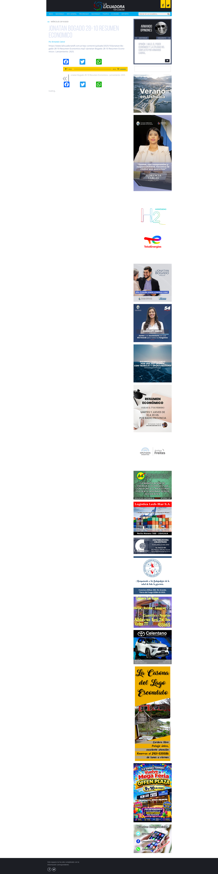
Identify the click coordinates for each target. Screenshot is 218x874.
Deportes (125, 14)
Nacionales (60, 14)
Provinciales (84, 14)
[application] (95, 69)
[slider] (123, 69)
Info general (72, 14)
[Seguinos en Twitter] (168, 4)
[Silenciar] (118, 69)
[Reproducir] (66, 69)
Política (106, 14)
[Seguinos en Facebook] (163, 4)
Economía (115, 14)
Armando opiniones (146, 28)
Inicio (51, 14)
